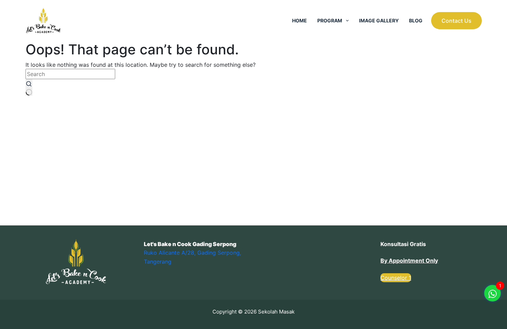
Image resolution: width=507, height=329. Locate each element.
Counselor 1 (395, 277)
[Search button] (29, 87)
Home (299, 20)
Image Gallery (379, 20)
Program (329, 20)
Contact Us (456, 20)
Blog (416, 20)
